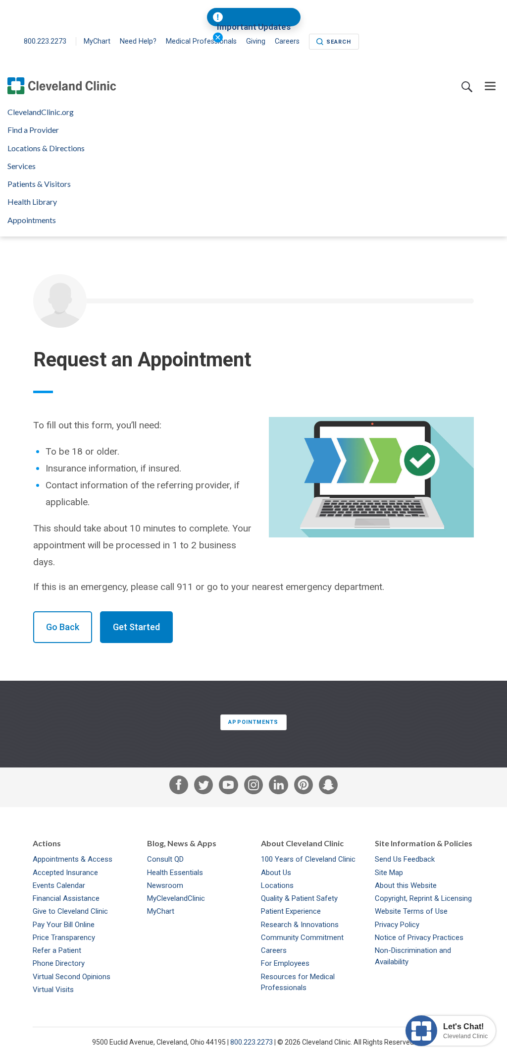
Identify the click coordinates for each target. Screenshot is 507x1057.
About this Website (406, 885)
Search (339, 42)
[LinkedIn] (278, 787)
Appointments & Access (72, 859)
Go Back (62, 627)
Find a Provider (33, 130)
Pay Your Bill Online (64, 924)
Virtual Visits (53, 989)
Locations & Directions (46, 148)
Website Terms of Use (411, 911)
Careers (274, 950)
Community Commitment (302, 937)
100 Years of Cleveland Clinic (308, 859)
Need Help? (138, 41)
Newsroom (165, 885)
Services (21, 166)
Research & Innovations (300, 924)
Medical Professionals (201, 41)
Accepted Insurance (65, 872)
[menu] (490, 86)
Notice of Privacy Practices (419, 937)
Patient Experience (291, 911)
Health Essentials (175, 872)
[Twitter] (203, 787)
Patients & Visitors (39, 184)
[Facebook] (178, 787)
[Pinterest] (303, 787)
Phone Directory (59, 963)
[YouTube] (228, 787)
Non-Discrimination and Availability (413, 956)
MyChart (97, 41)
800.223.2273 (46, 41)
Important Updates (254, 27)
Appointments (31, 220)
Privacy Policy (397, 924)
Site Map (389, 872)
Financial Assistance (66, 898)
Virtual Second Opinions (71, 976)
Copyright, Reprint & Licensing (423, 898)
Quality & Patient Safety (299, 898)
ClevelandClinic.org (40, 112)
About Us (276, 872)
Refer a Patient (57, 950)
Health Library (32, 202)
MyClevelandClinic (176, 898)
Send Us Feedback (405, 859)
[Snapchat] (328, 787)
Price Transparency (64, 937)
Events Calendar (59, 885)
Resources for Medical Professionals (298, 982)
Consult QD (165, 859)
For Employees (285, 963)
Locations (277, 885)
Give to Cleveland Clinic (70, 911)
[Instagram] (253, 787)
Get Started (136, 627)
